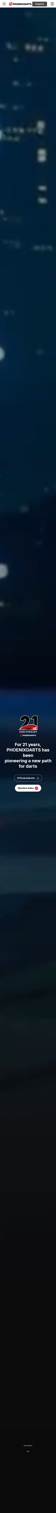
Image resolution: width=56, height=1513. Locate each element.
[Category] (4, 4)
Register (39, 4)
